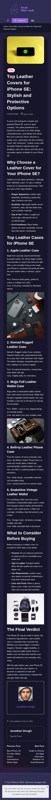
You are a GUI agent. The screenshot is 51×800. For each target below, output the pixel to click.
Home (5, 26)
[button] (20, 20)
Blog (11, 70)
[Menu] (32, 20)
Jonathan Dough (21, 730)
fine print (11, 791)
